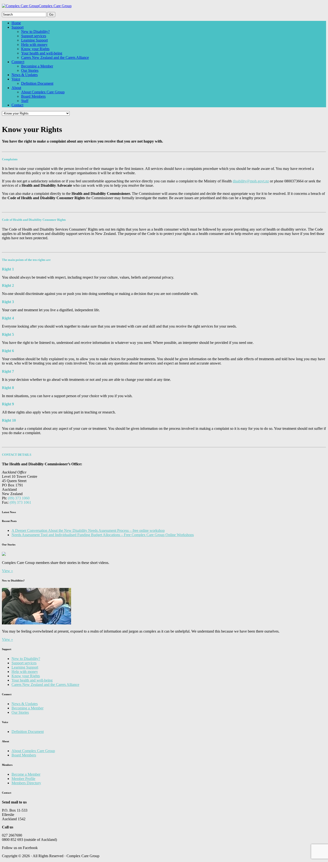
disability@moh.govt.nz (251, 181)
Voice (16, 79)
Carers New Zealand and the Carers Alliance (55, 57)
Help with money (34, 44)
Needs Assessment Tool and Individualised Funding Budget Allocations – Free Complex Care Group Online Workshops (103, 535)
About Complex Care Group (43, 92)
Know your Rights (35, 49)
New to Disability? (35, 32)
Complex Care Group (55, 6)
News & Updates (25, 75)
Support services (33, 36)
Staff (24, 101)
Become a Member (26, 774)
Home (16, 23)
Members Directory (26, 783)
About (16, 88)
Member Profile (23, 779)
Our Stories (29, 70)
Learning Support (34, 40)
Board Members (33, 96)
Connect (18, 62)
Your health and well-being (41, 53)
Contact (17, 105)
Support (18, 27)
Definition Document (37, 83)
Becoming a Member (37, 66)
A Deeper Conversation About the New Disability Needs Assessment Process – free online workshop (88, 530)
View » (7, 571)
